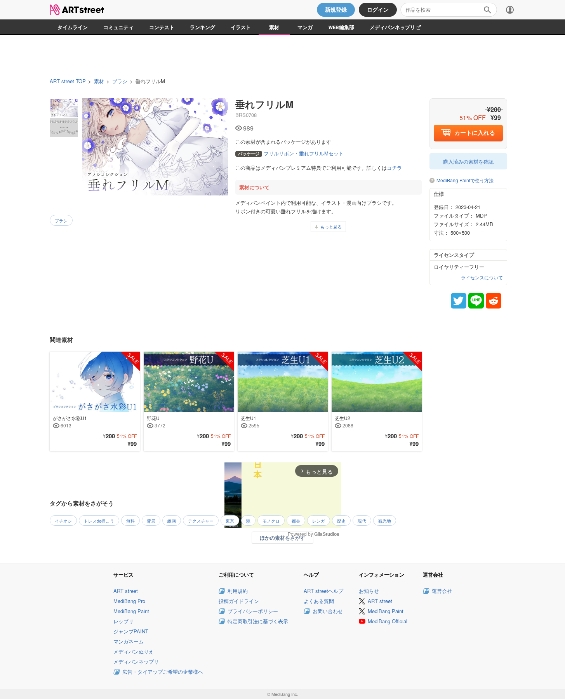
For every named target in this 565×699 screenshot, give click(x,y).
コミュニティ (118, 27)
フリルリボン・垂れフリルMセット (291, 153)
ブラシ (119, 81)
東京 (230, 521)
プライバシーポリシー (253, 611)
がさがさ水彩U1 (70, 422)
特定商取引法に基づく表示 (258, 621)
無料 (130, 521)
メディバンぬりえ (133, 651)
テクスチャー (201, 521)
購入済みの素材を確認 (468, 161)
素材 (274, 27)
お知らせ (369, 590)
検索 (487, 9)
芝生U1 (250, 422)
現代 (362, 521)
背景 (151, 521)
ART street (125, 590)
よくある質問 (319, 601)
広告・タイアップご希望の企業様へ (162, 671)
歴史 (341, 521)
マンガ (305, 27)
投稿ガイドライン (239, 601)
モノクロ (271, 521)
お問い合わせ (328, 611)
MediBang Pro (129, 601)
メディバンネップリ (399, 27)
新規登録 (336, 10)
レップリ (123, 621)
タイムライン (72, 27)
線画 (171, 521)
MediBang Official (387, 621)
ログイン (378, 10)
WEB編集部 (341, 27)
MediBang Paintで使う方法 (465, 180)
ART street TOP (68, 81)
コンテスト (161, 27)
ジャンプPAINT (130, 631)
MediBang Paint (131, 611)
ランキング (202, 27)
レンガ (318, 521)
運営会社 (442, 590)
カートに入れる (474, 132)
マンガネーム (128, 641)
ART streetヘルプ (323, 590)
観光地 (384, 521)
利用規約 (238, 590)
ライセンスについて (482, 277)
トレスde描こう (99, 521)
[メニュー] (509, 9)
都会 (296, 521)
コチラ (394, 167)
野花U (156, 422)
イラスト (241, 27)
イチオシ (63, 521)
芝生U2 (344, 422)
